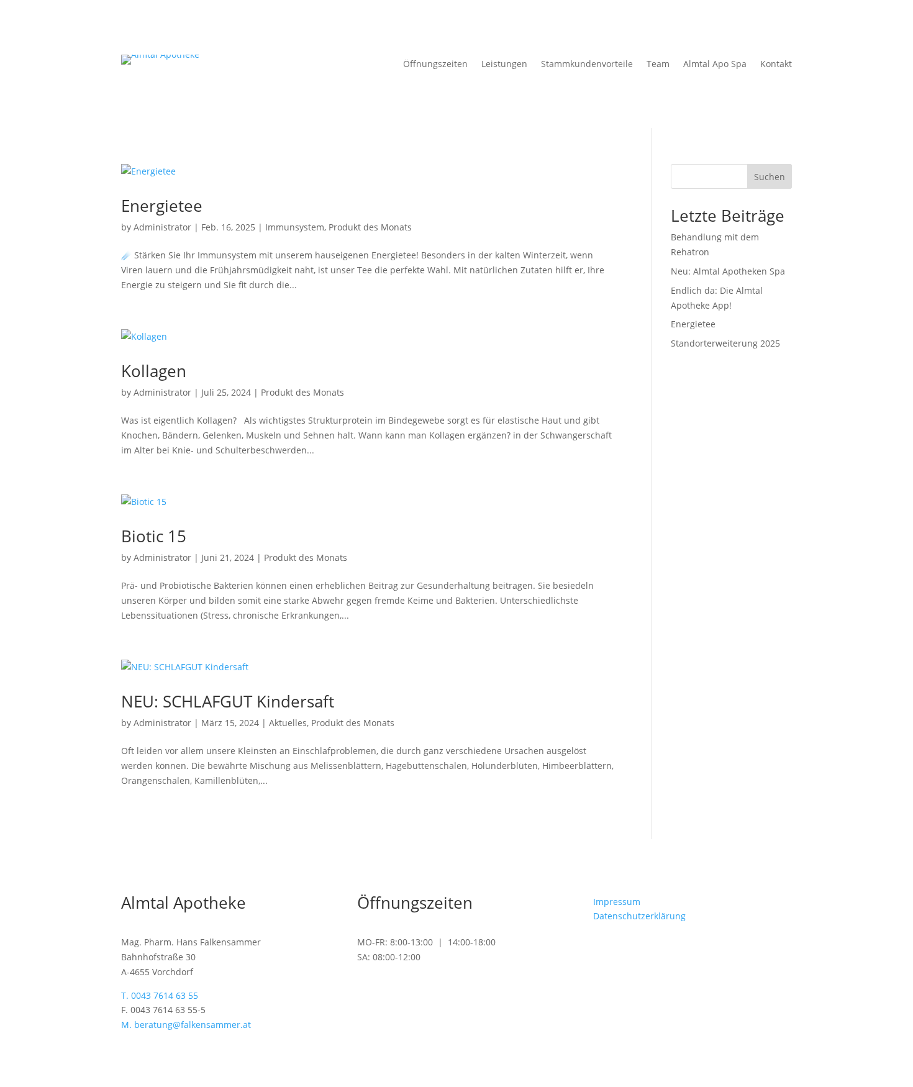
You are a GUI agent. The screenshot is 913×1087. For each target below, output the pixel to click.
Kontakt (776, 65)
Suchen (769, 177)
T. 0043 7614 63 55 (159, 995)
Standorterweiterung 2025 (725, 343)
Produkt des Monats (370, 227)
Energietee (161, 205)
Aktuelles (288, 723)
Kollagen (153, 371)
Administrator (162, 227)
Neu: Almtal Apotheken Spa (728, 271)
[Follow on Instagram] (628, 952)
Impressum (616, 901)
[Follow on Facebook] (603, 952)
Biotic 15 (153, 536)
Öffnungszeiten (435, 65)
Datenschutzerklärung (639, 916)
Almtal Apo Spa (715, 65)
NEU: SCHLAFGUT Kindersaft (227, 701)
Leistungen (504, 65)
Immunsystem (294, 227)
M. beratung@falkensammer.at (186, 1024)
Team (658, 65)
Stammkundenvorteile (587, 65)
